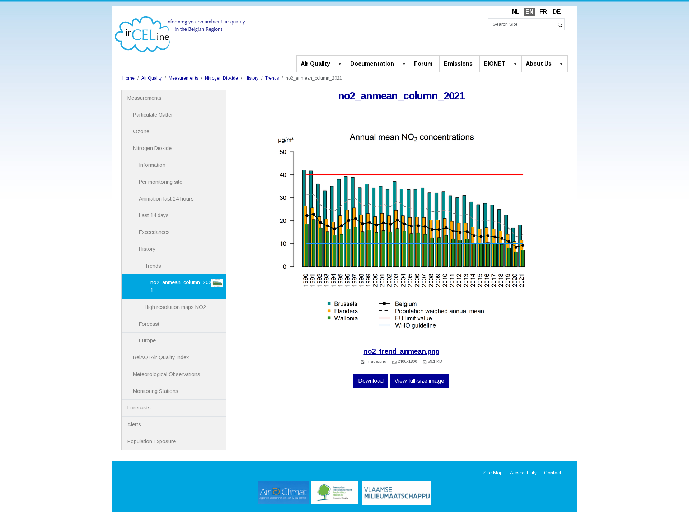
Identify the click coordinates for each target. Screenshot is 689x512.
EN (529, 12)
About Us (539, 64)
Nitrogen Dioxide (221, 78)
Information (152, 165)
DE (557, 12)
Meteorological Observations (166, 374)
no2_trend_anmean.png (401, 351)
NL (516, 12)
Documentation (372, 64)
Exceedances (154, 232)
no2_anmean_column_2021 (180, 286)
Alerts (134, 424)
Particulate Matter (153, 115)
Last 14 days (154, 215)
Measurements (183, 78)
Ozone (141, 131)
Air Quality (315, 64)
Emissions (458, 64)
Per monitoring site (160, 182)
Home (128, 78)
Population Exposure (151, 441)
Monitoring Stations (155, 391)
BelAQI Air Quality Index (161, 357)
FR (543, 12)
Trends (272, 78)
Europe (147, 340)
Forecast (149, 324)
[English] (180, 33)
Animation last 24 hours (166, 199)
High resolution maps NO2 (175, 307)
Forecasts (139, 407)
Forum (423, 64)
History (251, 78)
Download (371, 381)
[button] (341, 64)
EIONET (495, 64)
